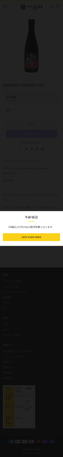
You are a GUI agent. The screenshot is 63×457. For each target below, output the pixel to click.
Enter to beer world (31, 237)
